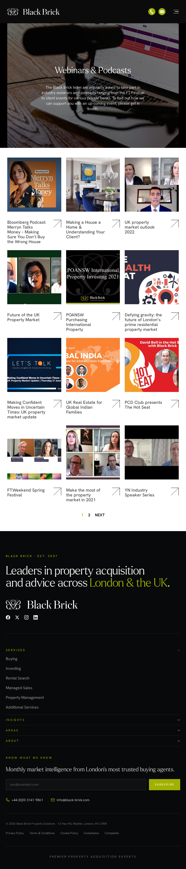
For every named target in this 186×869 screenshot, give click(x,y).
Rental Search (18, 678)
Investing (13, 668)
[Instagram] (26, 617)
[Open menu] (173, 11)
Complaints (112, 833)
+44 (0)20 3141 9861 (27, 800)
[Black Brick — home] (34, 11)
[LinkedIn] (35, 617)
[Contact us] (162, 12)
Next (100, 515)
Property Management (25, 697)
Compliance (91, 833)
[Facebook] (8, 617)
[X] (17, 617)
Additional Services (22, 707)
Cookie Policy (69, 833)
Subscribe (164, 784)
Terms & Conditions (42, 833)
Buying (11, 658)
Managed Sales (19, 687)
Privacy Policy (15, 833)
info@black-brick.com (73, 800)
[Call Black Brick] (152, 12)
